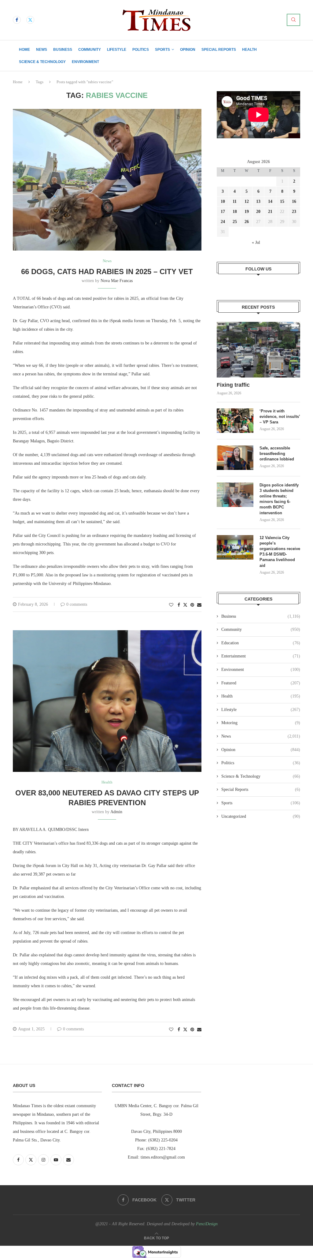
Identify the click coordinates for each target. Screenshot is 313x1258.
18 (235, 211)
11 (235, 201)
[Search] (293, 20)
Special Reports (218, 49)
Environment (85, 62)
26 (247, 221)
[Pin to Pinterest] (192, 605)
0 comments (76, 604)
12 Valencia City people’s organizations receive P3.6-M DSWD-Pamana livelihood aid (280, 551)
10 (223, 201)
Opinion (187, 49)
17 (223, 211)
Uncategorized (260, 816)
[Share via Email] (199, 605)
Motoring (260, 722)
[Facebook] (17, 20)
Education (260, 643)
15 (282, 201)
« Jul (256, 242)
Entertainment (260, 656)
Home (24, 49)
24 (223, 221)
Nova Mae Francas (117, 280)
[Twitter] (30, 20)
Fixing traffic (233, 385)
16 (294, 201)
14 (270, 201)
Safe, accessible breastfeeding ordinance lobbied (277, 453)
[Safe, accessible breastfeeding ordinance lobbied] (235, 457)
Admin (116, 812)
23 (294, 211)
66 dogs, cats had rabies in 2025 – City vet (107, 271)
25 (235, 221)
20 (258, 211)
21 (270, 211)
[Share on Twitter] (185, 605)
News (41, 49)
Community (89, 49)
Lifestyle (116, 49)
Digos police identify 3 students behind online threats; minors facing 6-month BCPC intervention (279, 499)
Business (62, 49)
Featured (260, 683)
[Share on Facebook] (179, 605)
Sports (162, 49)
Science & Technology (42, 62)
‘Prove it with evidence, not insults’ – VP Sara (280, 416)
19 (247, 211)
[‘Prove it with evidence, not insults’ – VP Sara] (235, 420)
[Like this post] (171, 605)
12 (247, 201)
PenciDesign (207, 1224)
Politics (140, 49)
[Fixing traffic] (258, 350)
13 (258, 201)
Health (249, 49)
